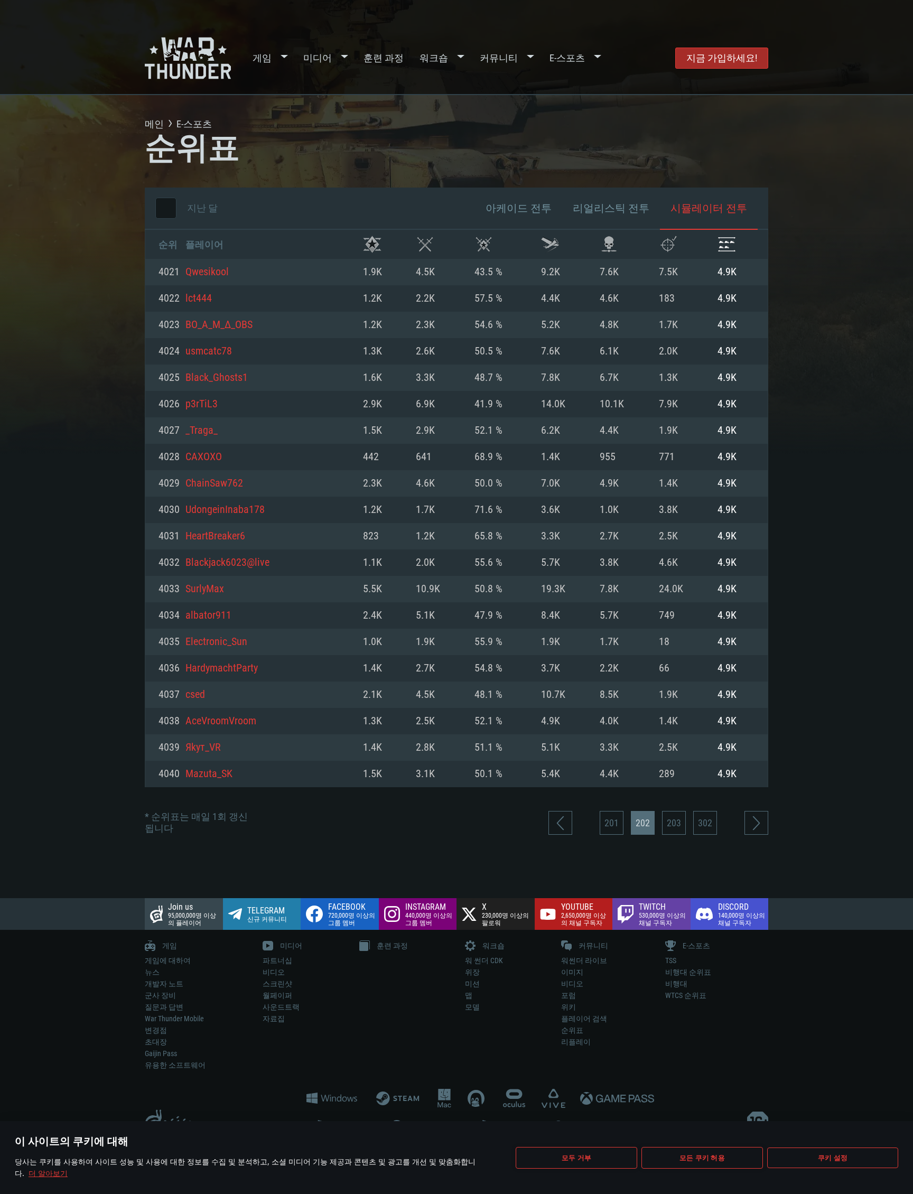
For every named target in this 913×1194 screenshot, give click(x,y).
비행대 (676, 984)
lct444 (198, 298)
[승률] (483, 244)
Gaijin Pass (161, 1053)
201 (611, 822)
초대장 (156, 1042)
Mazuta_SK (208, 774)
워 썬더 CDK (484, 960)
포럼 (568, 995)
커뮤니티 (499, 57)
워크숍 (434, 57)
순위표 (572, 1030)
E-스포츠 (567, 57)
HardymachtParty (221, 668)
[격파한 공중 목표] (668, 244)
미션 (472, 984)
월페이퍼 (277, 995)
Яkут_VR (203, 747)
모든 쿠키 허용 (702, 1157)
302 (705, 822)
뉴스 (152, 972)
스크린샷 (277, 984)
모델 (472, 1007)
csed (195, 694)
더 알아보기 (48, 1173)
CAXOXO (203, 457)
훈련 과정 (384, 57)
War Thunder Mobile (174, 1018)
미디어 (317, 57)
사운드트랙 (281, 1007)
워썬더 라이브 (584, 960)
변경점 (156, 1030)
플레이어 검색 (584, 1018)
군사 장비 (160, 995)
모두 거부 (576, 1157)
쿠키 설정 (832, 1157)
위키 (568, 1007)
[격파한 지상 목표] (727, 244)
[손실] (609, 244)
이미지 (572, 972)
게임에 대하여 (168, 960)
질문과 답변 (164, 1007)
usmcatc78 (208, 351)
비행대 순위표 (688, 972)
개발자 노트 (164, 984)
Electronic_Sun (216, 642)
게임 (262, 57)
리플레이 (576, 1042)
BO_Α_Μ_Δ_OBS (219, 325)
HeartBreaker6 (215, 536)
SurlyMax (204, 589)
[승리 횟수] (372, 244)
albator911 (208, 615)
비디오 (274, 972)
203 (674, 822)
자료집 (274, 1018)
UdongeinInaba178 (225, 510)
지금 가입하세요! (721, 57)
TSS (670, 960)
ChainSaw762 (214, 483)
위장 (472, 972)
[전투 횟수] (425, 244)
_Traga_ (201, 430)
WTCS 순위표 (685, 995)
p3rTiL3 (201, 404)
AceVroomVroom (220, 721)
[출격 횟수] (550, 244)
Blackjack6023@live (227, 562)
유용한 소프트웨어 (175, 1065)
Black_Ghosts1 (216, 377)
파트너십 (277, 960)
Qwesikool (207, 272)
